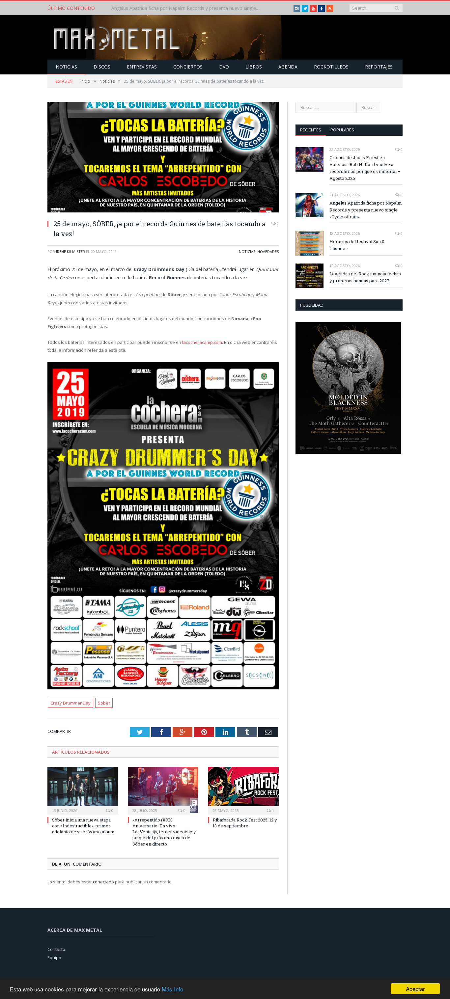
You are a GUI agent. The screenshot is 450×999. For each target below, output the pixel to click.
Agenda (287, 67)
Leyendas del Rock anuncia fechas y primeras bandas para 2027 (365, 277)
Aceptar (415, 989)
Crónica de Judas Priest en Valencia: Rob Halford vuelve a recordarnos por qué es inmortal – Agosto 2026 (365, 167)
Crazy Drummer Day (70, 703)
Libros (253, 67)
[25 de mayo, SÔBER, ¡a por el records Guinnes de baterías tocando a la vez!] (163, 158)
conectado (103, 882)
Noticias (66, 67)
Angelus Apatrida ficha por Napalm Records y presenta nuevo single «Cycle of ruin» (187, 8)
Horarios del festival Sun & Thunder (357, 244)
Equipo (54, 957)
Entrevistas (142, 67)
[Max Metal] (117, 37)
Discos (102, 67)
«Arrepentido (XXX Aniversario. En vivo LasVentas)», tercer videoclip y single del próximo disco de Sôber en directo (164, 832)
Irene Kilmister (70, 251)
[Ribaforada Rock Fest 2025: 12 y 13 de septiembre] (243, 790)
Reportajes (379, 67)
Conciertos (188, 67)
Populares (342, 130)
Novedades (268, 251)
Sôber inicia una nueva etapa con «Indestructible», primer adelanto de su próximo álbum (83, 826)
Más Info (172, 989)
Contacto (56, 949)
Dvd (224, 67)
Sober (104, 703)
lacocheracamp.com (202, 342)
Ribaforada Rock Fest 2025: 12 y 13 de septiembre (245, 823)
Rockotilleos (331, 67)
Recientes (310, 130)
